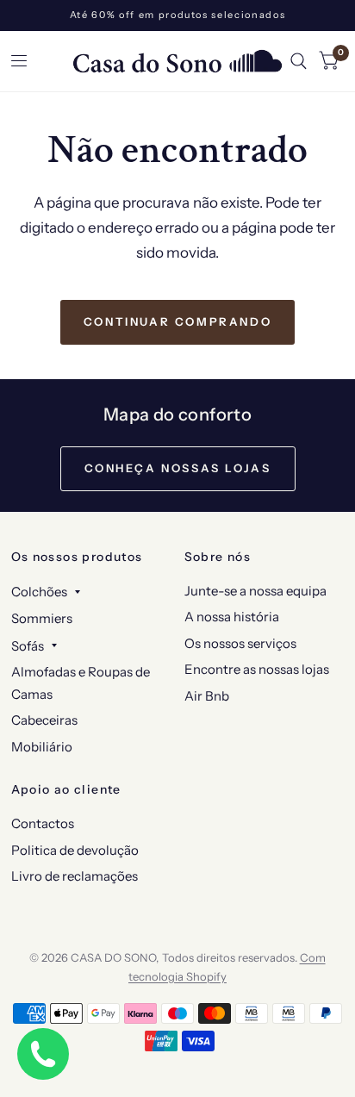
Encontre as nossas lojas (256, 669)
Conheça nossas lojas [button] (177, 468)
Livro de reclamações (74, 876)
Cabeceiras (44, 720)
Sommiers (41, 618)
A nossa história (231, 616)
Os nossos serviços (240, 643)
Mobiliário (41, 747)
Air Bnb (206, 696)
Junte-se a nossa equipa (255, 591)
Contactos (42, 823)
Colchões (39, 591)
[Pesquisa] (298, 61)
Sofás (27, 646)
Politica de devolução (75, 850)
